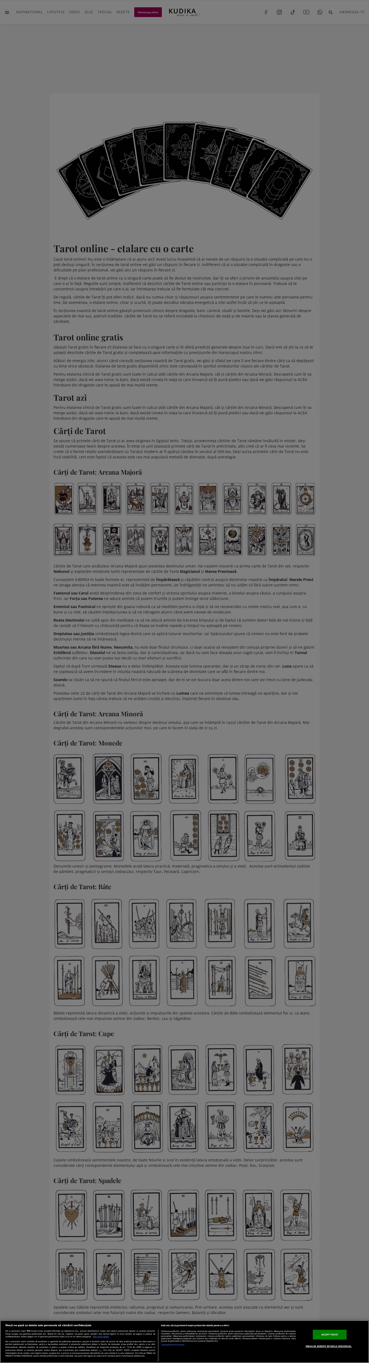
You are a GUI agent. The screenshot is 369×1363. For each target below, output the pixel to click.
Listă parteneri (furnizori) (172, 1345)
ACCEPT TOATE (329, 1334)
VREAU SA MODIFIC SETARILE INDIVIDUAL (329, 1346)
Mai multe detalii (101, 1336)
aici (100, 1350)
